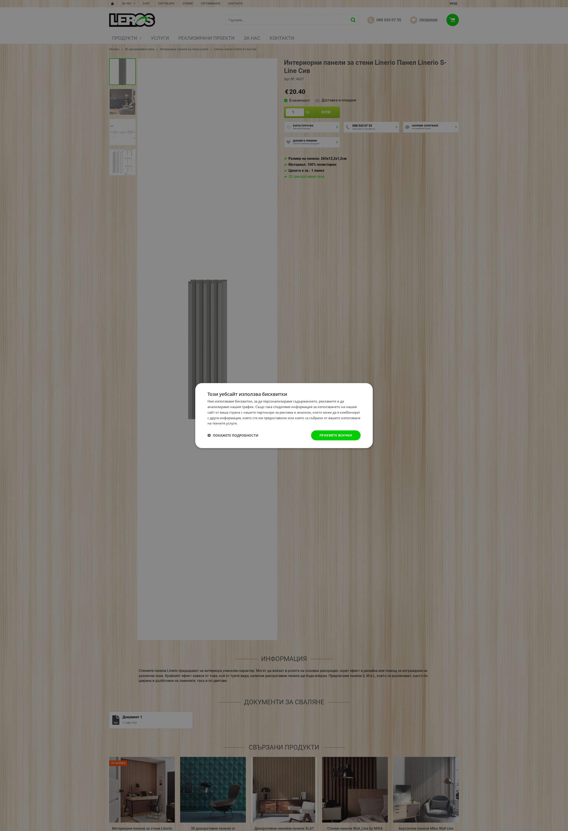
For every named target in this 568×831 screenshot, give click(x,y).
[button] (232, 435)
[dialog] (284, 415)
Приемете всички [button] (336, 435)
